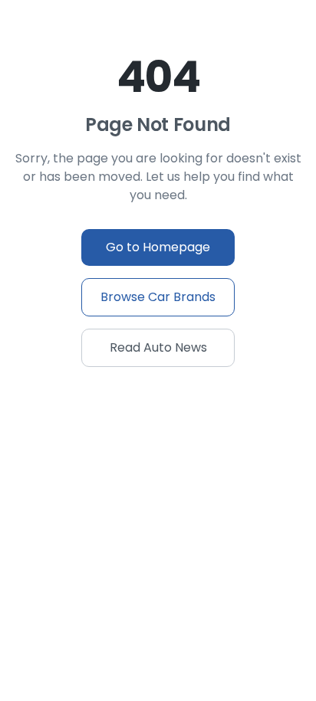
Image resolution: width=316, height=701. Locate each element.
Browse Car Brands (158, 297)
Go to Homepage (158, 247)
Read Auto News (158, 347)
